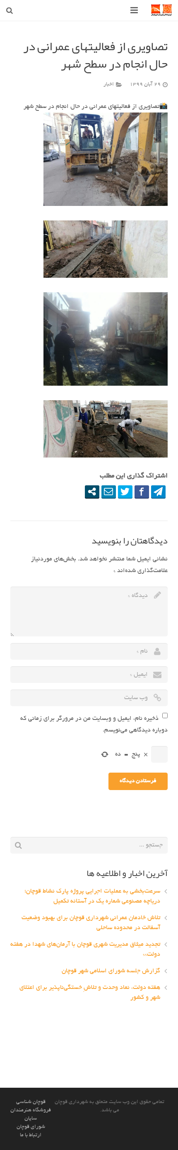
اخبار (108, 84)
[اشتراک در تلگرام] (158, 491)
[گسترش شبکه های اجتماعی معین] (92, 491)
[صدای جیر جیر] (125, 491)
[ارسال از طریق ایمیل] (108, 491)
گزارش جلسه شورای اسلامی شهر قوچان (111, 971)
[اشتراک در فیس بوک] (142, 491)
